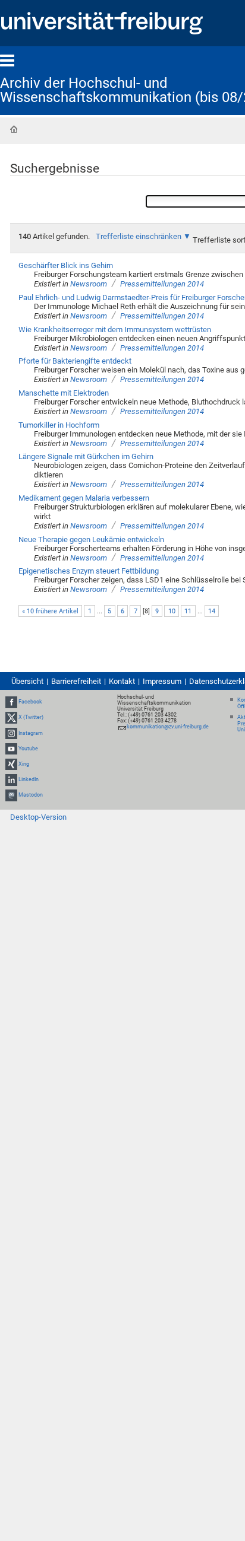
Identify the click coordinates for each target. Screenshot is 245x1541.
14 (211, 611)
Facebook (30, 702)
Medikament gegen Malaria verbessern (83, 497)
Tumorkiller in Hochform (58, 425)
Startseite (13, 129)
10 (171, 611)
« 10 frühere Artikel (50, 611)
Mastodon (30, 795)
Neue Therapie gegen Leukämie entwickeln (91, 539)
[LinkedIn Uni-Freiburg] (11, 779)
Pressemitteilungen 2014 (162, 283)
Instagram (30, 733)
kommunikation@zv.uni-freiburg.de (168, 727)
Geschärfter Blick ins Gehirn (65, 265)
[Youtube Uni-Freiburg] (11, 749)
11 (187, 611)
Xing (23, 764)
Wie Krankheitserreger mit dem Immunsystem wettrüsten (114, 329)
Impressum (162, 681)
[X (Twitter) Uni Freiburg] (11, 717)
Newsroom (88, 283)
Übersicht (27, 681)
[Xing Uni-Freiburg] (11, 764)
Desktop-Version (38, 817)
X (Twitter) (30, 717)
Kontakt (122, 681)
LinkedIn (28, 779)
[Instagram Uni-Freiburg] (11, 733)
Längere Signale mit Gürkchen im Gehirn (85, 456)
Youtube (28, 749)
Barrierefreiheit (76, 681)
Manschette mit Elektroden (63, 393)
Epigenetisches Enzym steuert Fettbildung (88, 570)
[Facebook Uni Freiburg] (11, 702)
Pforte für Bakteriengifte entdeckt (74, 360)
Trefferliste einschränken (138, 236)
